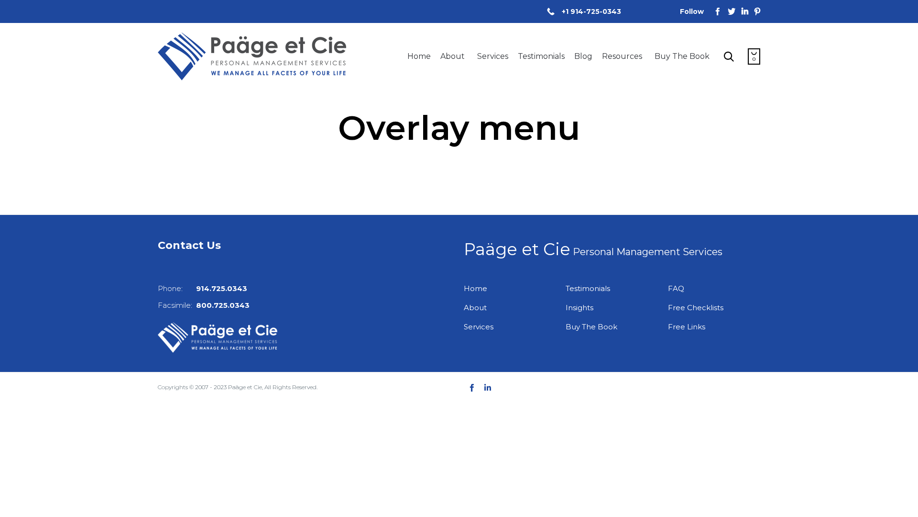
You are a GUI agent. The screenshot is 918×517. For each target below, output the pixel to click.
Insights (579, 307)
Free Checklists (695, 307)
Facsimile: (204, 305)
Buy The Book (682, 56)
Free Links (686, 326)
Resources (622, 56)
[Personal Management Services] (252, 56)
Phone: (202, 288)
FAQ (676, 288)
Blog (583, 56)
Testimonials (541, 56)
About (452, 56)
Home (419, 56)
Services (492, 56)
